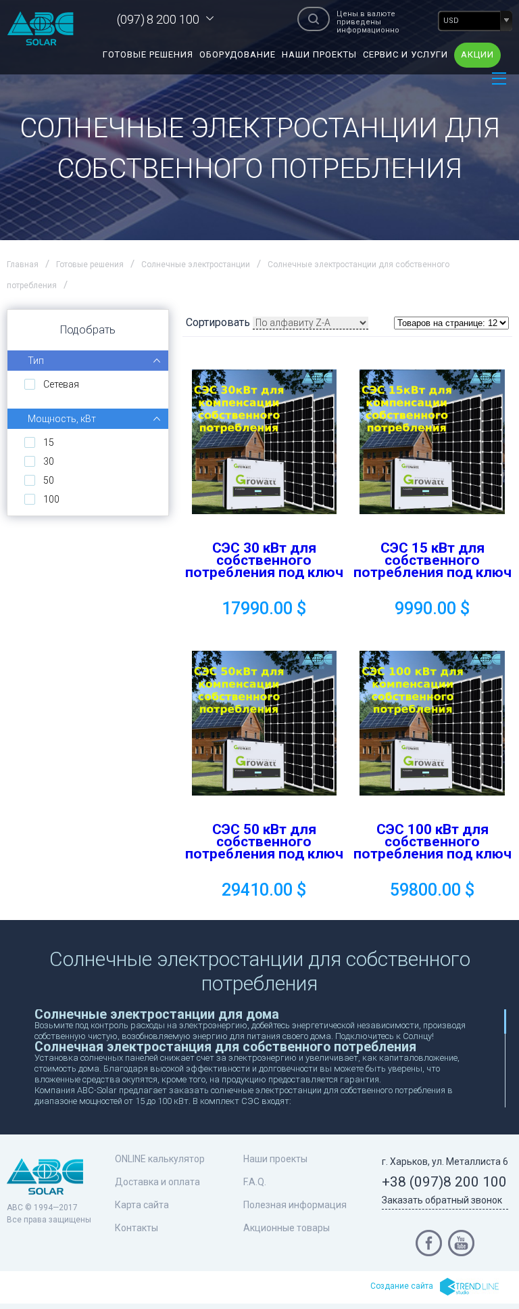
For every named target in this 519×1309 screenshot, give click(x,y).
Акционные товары (286, 1227)
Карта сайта (142, 1204)
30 (48, 461)
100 (51, 499)
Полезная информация (295, 1204)
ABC (40, 28)
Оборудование (237, 54)
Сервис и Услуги (405, 54)
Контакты (136, 1227)
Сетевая (61, 384)
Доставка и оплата (157, 1181)
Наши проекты (319, 54)
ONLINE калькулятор (160, 1158)
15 (48, 442)
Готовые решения (148, 54)
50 (48, 480)
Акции (477, 54)
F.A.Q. (254, 1181)
